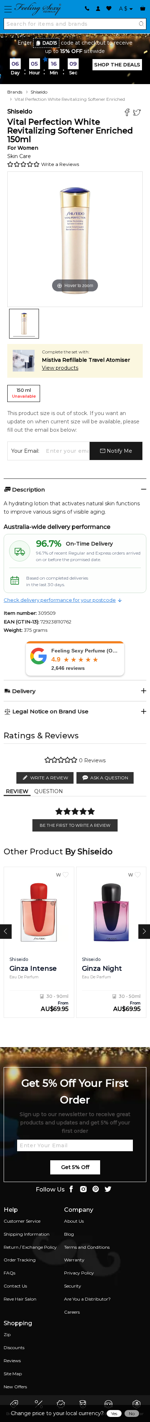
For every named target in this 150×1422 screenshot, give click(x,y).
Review (17, 791)
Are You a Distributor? (87, 1299)
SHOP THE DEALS (117, 64)
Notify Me (118, 451)
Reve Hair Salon (20, 1299)
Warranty (74, 1260)
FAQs (9, 1273)
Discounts (14, 1347)
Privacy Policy (79, 1273)
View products (60, 368)
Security (72, 1286)
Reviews (12, 1360)
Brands (14, 92)
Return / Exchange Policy (30, 1247)
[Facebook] (128, 113)
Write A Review (49, 777)
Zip (7, 1334)
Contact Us (15, 1286)
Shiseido (39, 92)
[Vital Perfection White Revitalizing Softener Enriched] (24, 324)
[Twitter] (138, 113)
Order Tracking (20, 1260)
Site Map (13, 1373)
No (132, 1413)
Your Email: (25, 451)
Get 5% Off (75, 1167)
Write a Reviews (60, 164)
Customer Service (22, 1221)
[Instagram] (83, 1190)
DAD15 (50, 43)
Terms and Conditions (87, 1247)
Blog (69, 1234)
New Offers (15, 1386)
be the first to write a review (75, 825)
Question (48, 791)
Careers (72, 1312)
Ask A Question (109, 777)
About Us (74, 1221)
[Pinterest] (96, 1190)
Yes (114, 1413)
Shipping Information (27, 1234)
